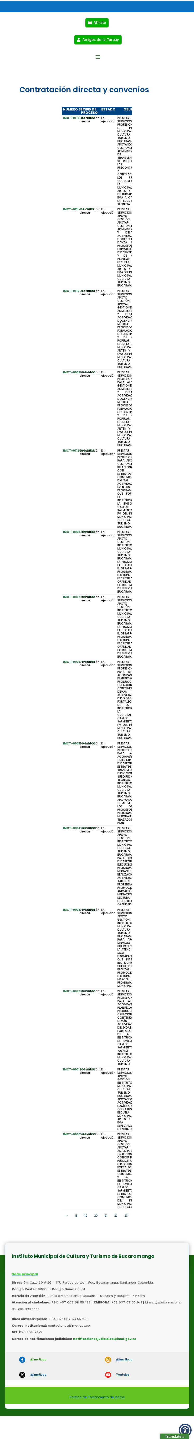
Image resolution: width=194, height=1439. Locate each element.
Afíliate (99, 23)
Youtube (122, 1375)
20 (96, 1216)
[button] (185, 1430)
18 (76, 1216)
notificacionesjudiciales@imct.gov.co (104, 1339)
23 (126, 1216)
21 (106, 1216)
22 (116, 1216)
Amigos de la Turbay (100, 40)
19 (85, 1216)
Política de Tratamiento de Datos (97, 1397)
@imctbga (38, 1359)
